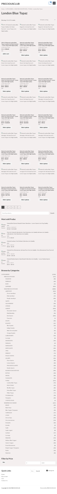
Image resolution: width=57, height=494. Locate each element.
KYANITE (7, 323)
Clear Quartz (10, 360)
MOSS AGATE (9, 348)
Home (2, 9)
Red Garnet (10, 315)
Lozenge (7, 338)
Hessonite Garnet (11, 310)
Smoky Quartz (10, 368)
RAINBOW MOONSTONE (12, 370)
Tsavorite (9, 318)
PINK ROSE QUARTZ (12, 365)
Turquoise (8, 398)
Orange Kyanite (11, 333)
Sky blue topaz (10, 388)
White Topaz (10, 393)
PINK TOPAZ (10, 385)
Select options (25, 55)
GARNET (7, 308)
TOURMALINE (9, 395)
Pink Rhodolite (10, 313)
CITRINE (7, 306)
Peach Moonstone (10, 445)
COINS (7, 415)
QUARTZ (7, 358)
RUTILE (7, 373)
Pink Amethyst (10, 296)
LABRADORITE (9, 335)
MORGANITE (8, 345)
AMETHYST (8, 291)
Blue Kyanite (10, 325)
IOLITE (7, 320)
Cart (2, 478)
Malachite (8, 438)
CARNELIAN (8, 412)
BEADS (7, 405)
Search (52, 213)
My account (4, 476)
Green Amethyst (11, 293)
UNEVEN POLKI (9, 400)
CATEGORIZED (5, 274)
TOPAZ (7, 380)
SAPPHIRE (8, 286)
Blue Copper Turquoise (11, 410)
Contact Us (4, 480)
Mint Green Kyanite (12, 330)
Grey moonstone (10, 420)
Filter (4, 462)
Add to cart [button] (6, 53)
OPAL (6, 350)
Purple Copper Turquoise (12, 448)
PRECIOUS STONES (9, 276)
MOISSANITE (9, 340)
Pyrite (7, 450)
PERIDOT (7, 353)
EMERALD (8, 281)
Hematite (8, 422)
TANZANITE (8, 378)
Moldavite (8, 343)
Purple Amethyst (11, 298)
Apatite (7, 301)
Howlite (7, 425)
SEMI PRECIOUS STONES (11, 289)
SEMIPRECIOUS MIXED (10, 403)
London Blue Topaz (12, 382)
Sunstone (7, 453)
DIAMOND (8, 279)
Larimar (7, 433)
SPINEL (7, 375)
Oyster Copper (9, 443)
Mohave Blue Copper (10, 440)
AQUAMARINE (9, 303)
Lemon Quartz (11, 363)
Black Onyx (8, 407)
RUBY (7, 284)
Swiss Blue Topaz (11, 390)
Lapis (6, 427)
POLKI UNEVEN (9, 355)
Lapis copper (9, 430)
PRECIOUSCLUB (10, 3)
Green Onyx (8, 417)
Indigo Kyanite (11, 328)
